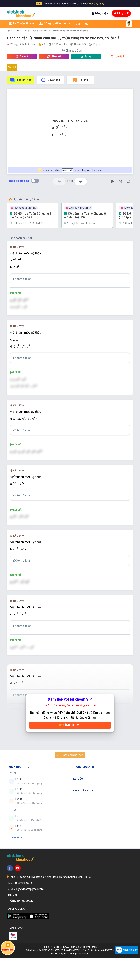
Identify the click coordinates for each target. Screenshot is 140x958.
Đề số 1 (12, 67)
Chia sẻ (23, 56)
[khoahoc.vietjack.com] (21, 13)
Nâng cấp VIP (71, 725)
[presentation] (60, 127)
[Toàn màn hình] (128, 181)
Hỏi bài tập (7, 949)
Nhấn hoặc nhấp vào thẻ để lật (72, 170)
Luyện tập (54, 79)
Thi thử (83, 79)
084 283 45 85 (24, 883)
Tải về (88, 56)
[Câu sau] (80, 181)
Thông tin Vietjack (20, 900)
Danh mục (82, 23)
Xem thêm (15, 837)
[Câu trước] (59, 181)
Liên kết (13, 895)
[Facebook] (10, 868)
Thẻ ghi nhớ (24, 79)
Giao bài (56, 56)
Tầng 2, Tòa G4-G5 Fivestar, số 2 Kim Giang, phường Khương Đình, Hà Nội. (50, 876)
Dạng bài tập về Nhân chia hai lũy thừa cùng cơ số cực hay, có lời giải (56, 31)
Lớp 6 (9, 31)
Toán (18, 31)
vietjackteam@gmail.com (29, 889)
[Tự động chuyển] (112, 181)
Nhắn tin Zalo (130, 949)
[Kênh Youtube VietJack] (18, 868)
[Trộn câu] (120, 181)
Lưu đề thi (119, 56)
